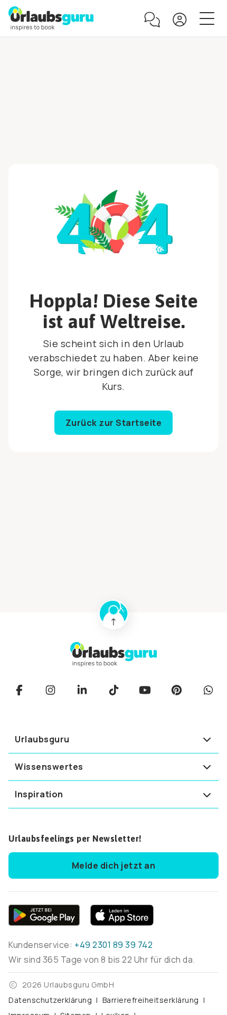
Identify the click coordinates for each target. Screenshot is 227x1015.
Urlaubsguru (42, 739)
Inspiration (39, 794)
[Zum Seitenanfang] (113, 614)
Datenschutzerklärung (50, 1000)
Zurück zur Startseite (113, 423)
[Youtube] (145, 690)
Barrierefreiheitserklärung (150, 1000)
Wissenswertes (49, 766)
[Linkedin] (81, 690)
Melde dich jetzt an (114, 865)
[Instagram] (50, 690)
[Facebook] (19, 690)
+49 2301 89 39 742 (113, 945)
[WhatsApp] (208, 690)
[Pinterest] (176, 690)
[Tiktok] (113, 690)
